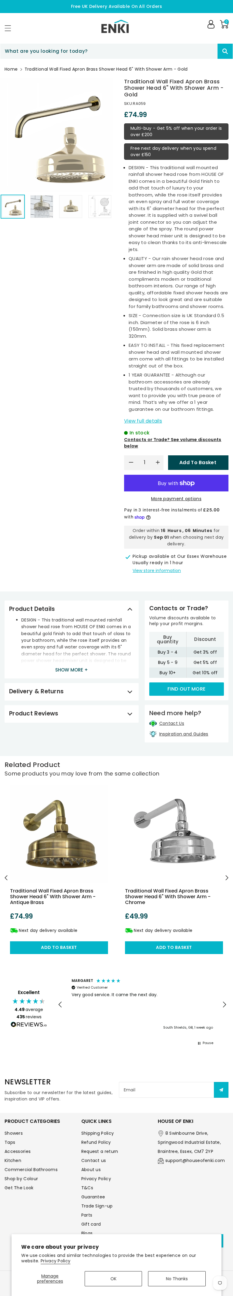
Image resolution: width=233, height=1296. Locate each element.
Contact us (93, 1160)
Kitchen (13, 1160)
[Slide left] (6, 878)
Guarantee (93, 1197)
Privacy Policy (55, 1261)
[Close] (207, 51)
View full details (143, 420)
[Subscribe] (221, 1090)
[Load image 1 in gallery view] (13, 207)
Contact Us (171, 723)
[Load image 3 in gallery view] (71, 207)
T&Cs (87, 1188)
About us (91, 1170)
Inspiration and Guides (183, 734)
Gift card (91, 1224)
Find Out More (186, 688)
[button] (11, 28)
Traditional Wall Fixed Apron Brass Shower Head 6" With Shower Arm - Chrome (168, 896)
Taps (10, 1142)
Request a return (99, 1151)
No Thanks (177, 1279)
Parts (87, 1215)
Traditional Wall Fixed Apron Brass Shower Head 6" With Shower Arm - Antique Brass (53, 896)
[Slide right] (227, 878)
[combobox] (116, 51)
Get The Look (19, 1188)
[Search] (225, 51)
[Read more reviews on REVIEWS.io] (29, 1025)
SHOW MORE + (71, 670)
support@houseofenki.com (195, 1160)
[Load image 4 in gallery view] (100, 207)
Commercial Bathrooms (31, 1170)
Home (11, 69)
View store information (157, 571)
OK (113, 1279)
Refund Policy (96, 1142)
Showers (14, 1133)
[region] (142, 1004)
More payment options (176, 499)
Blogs (87, 1233)
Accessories (18, 1151)
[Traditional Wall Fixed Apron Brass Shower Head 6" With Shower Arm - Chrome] (174, 834)
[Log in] (211, 24)
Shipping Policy (97, 1133)
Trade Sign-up (97, 1206)
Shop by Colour (21, 1179)
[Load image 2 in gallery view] (42, 207)
